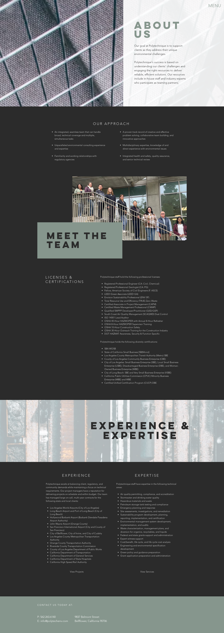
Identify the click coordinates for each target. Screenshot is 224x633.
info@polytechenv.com (54, 621)
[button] (214, 5)
